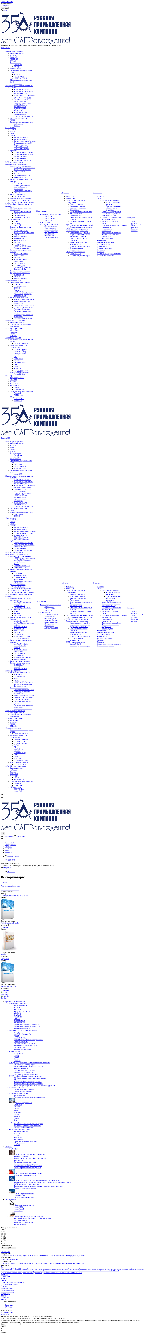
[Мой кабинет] (2, 795)
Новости (4, 1278)
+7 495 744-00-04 (7, 2)
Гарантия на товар (7, 1292)
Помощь (4, 1286)
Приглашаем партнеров (9, 1284)
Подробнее (5, 927)
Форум (3, 1296)
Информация (5, 1294)
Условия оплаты (7, 1288)
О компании (5, 1276)
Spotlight (4, 998)
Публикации (5, 1297)
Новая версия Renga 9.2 (9, 1259)
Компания (4, 1275)
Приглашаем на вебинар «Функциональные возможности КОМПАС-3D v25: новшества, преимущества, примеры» (43, 1255)
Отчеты (3, 1280)
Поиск (4, 1326)
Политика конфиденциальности (12, 1282)
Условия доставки (7, 1290)
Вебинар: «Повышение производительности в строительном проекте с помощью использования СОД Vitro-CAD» (42, 1263)
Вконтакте (11, 872)
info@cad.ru (7, 867)
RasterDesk (5, 994)
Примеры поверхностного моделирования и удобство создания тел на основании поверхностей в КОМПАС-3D (41, 1273)
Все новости (5, 1252)
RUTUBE (8, 1307)
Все (2, 1267)
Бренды (3, 1299)
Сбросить (12, 1248)
